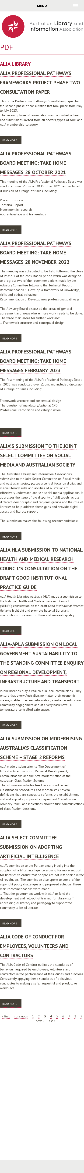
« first (6, 1016)
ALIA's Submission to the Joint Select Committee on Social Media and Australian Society (38, 455)
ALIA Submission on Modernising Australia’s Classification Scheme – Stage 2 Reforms (41, 747)
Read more (11, 141)
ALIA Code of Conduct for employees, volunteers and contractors (34, 946)
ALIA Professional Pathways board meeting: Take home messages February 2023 (35, 361)
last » (51, 1021)
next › (40, 1021)
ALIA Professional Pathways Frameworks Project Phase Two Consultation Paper (40, 82)
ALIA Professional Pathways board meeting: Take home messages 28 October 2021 (35, 162)
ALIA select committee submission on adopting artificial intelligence (31, 846)
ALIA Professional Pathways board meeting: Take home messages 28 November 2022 (35, 252)
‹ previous (21, 1016)
